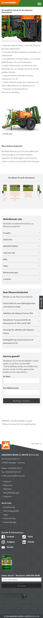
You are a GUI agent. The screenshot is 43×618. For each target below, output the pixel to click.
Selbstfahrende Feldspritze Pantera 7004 (18, 313)
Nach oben (35, 443)
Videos (5, 266)
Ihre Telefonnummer (11, 388)
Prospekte (6, 233)
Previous (3, 192)
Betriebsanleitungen (10, 272)
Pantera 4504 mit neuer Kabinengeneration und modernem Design (19, 304)
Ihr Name (6, 376)
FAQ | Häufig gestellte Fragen (11, 512)
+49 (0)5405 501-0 (15, 468)
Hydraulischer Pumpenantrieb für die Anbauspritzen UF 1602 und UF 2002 (17, 321)
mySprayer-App (9, 253)
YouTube (9, 547)
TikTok (30, 536)
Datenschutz (7, 485)
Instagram (10, 542)
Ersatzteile (7, 279)
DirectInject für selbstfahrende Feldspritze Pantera (18, 331)
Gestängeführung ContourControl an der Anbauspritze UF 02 (18, 341)
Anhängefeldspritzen (28, 424)
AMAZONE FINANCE (10, 246)
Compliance (7, 496)
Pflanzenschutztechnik (11, 424)
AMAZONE (5, 421)
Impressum (7, 481)
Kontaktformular (9, 507)
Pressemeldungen (9, 522)
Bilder (5, 259)
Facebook (10, 536)
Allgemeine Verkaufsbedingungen (11, 490)
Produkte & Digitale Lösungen (21, 421)
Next (40, 192)
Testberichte (7, 239)
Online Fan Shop (9, 518)
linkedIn (30, 542)
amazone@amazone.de (16, 476)
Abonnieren (21, 586)
